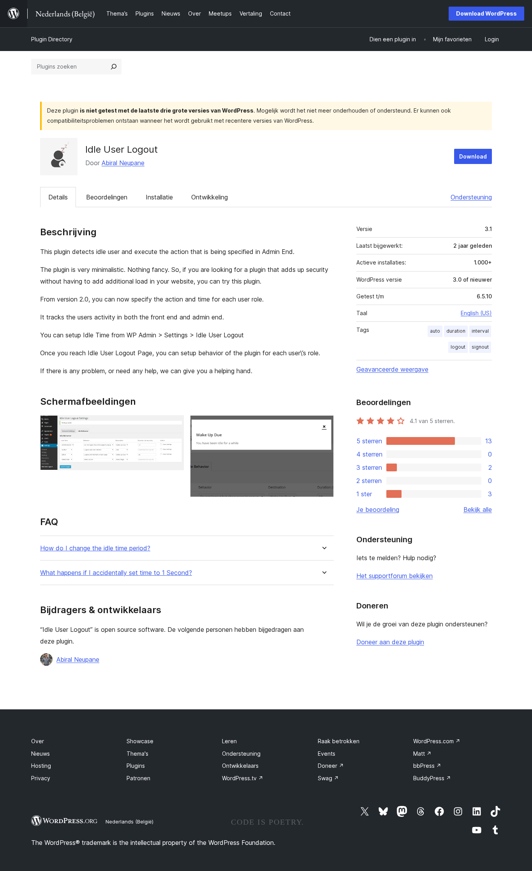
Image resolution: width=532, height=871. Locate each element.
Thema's (137, 753)
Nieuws (40, 753)
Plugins (136, 765)
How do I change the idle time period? (95, 548)
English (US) (476, 313)
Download (473, 156)
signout (480, 347)
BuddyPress (432, 778)
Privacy (40, 778)
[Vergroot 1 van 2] (173, 426)
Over (37, 741)
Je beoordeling (377, 509)
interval (480, 331)
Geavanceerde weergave (392, 369)
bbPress (427, 765)
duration (455, 331)
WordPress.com (436, 741)
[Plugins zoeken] (114, 66)
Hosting (41, 765)
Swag (328, 778)
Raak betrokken (338, 741)
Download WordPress (486, 13)
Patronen (138, 778)
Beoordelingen (106, 197)
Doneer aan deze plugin (390, 642)
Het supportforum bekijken (394, 576)
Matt (422, 753)
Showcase (140, 741)
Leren (229, 741)
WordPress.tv (242, 778)
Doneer (331, 765)
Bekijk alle (477, 509)
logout (458, 347)
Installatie (159, 197)
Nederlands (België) (129, 821)
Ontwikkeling (209, 197)
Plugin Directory (51, 39)
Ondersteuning (471, 197)
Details (58, 197)
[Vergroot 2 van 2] (323, 426)
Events (326, 753)
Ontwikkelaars (240, 765)
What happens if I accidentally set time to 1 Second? (116, 573)
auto (435, 331)
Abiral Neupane (123, 163)
